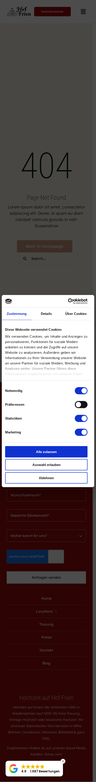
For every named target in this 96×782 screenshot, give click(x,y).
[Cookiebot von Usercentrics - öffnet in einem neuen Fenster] (68, 301)
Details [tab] (46, 313)
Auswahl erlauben (46, 465)
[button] (34, 768)
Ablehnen (46, 478)
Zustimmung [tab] (17, 313)
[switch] (81, 404)
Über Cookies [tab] (76, 313)
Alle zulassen (46, 451)
